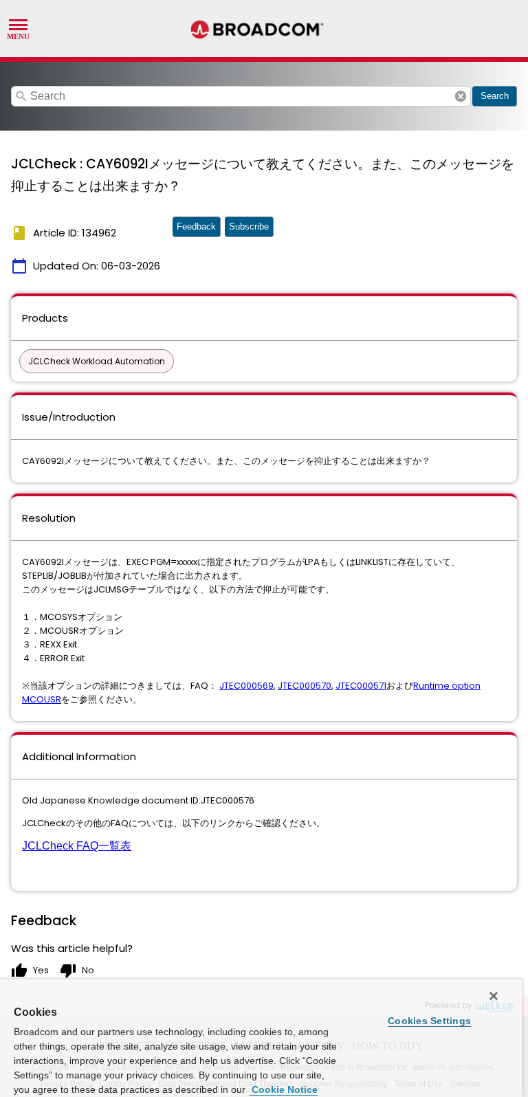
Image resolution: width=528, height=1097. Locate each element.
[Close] (494, 996)
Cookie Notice (283, 1089)
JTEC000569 (246, 685)
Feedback (196, 226)
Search (495, 96)
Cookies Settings (429, 1020)
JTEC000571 (361, 685)
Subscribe (249, 226)
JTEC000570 (304, 685)
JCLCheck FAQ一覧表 (76, 846)
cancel (461, 96)
